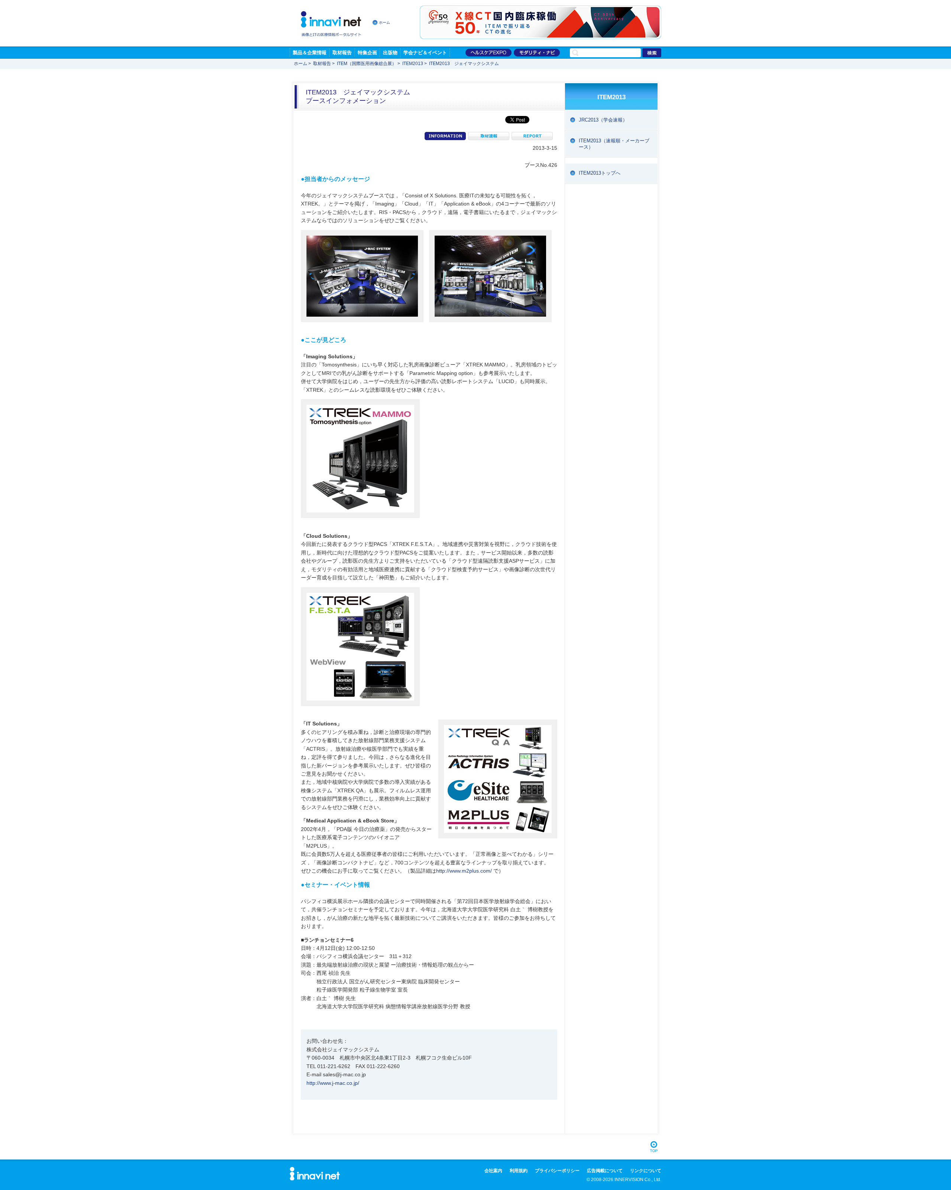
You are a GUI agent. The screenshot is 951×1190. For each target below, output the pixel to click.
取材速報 (488, 136)
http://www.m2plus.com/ (464, 871)
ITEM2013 (412, 63)
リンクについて (645, 1170)
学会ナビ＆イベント (425, 52)
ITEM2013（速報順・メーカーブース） (614, 144)
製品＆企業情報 (310, 52)
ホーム (384, 22)
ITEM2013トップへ (599, 173)
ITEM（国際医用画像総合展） (366, 63)
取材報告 (342, 52)
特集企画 (367, 52)
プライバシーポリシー (557, 1170)
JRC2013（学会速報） (603, 120)
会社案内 (493, 1170)
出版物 (390, 52)
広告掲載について (605, 1170)
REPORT (532, 136)
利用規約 (519, 1170)
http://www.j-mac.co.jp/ (332, 1083)
